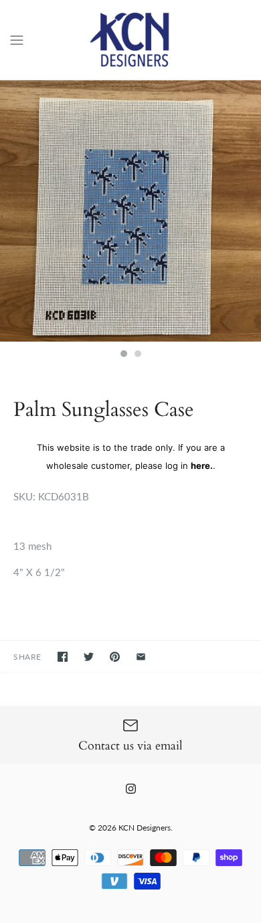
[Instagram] (131, 789)
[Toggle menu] (16, 39)
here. (202, 465)
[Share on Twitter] (89, 657)
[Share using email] (141, 657)
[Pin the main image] (115, 657)
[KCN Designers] (131, 40)
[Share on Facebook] (63, 657)
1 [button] (123, 355)
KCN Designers (144, 828)
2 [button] (137, 355)
